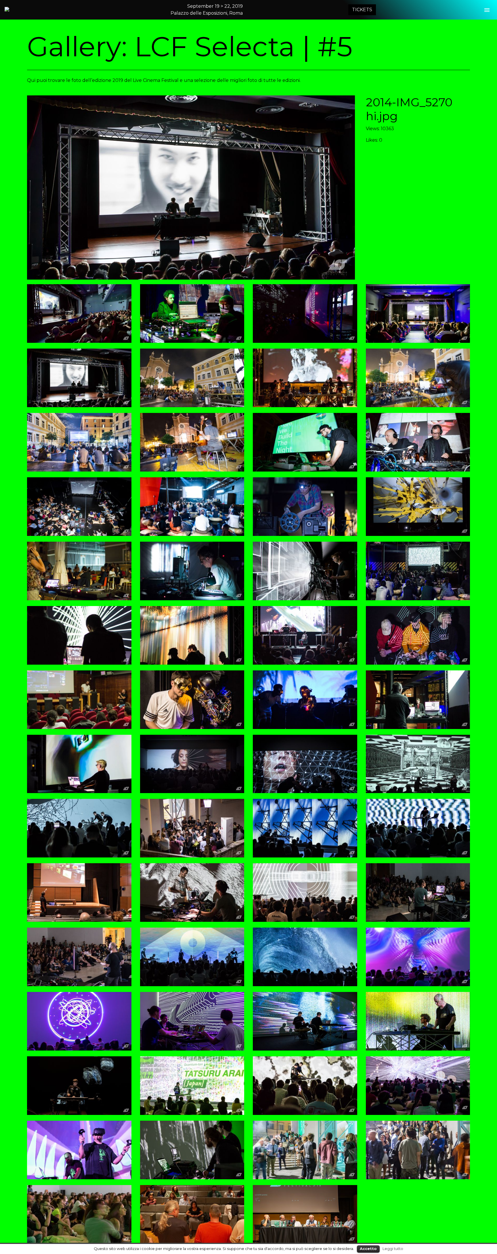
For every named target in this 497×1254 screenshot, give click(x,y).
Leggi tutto (393, 1248)
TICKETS (362, 9)
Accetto (368, 1248)
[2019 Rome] (32, 9)
